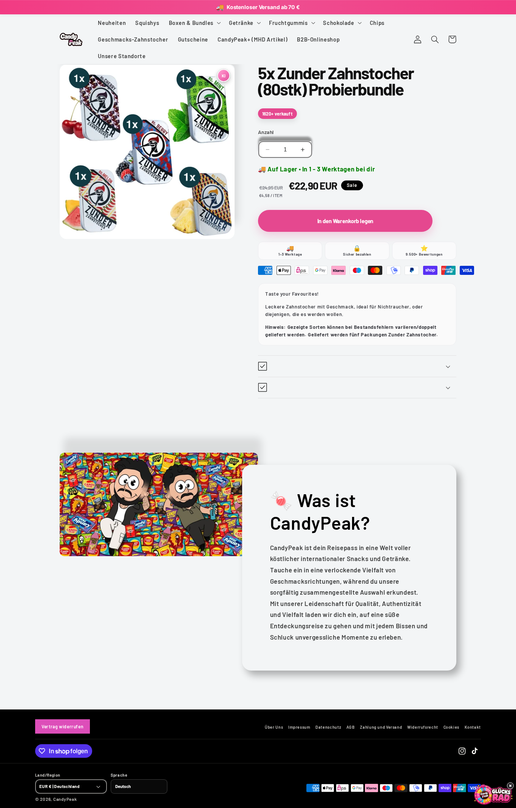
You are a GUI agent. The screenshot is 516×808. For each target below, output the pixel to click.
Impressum (299, 727)
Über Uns (274, 727)
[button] (194, 22)
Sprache (119, 775)
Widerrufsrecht (422, 727)
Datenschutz (328, 727)
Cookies (451, 727)
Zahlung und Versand (381, 727)
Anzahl (266, 132)
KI (224, 75)
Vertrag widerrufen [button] (62, 726)
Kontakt (473, 727)
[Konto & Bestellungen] (417, 39)
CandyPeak (65, 799)
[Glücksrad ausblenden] (510, 785)
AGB (350, 727)
